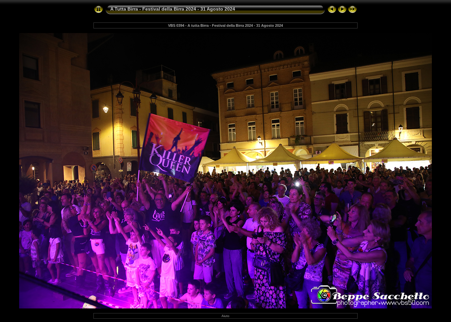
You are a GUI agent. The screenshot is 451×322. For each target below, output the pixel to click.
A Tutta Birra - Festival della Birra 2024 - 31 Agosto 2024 (172, 9)
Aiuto (225, 316)
